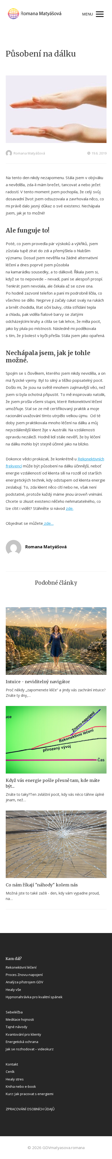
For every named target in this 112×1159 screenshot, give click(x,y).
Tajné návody (16, 1026)
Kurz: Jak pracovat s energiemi (29, 1093)
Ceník (10, 1071)
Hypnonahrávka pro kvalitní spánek (34, 997)
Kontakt (12, 1064)
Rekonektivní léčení (21, 967)
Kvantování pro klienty (23, 1034)
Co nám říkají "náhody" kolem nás (42, 884)
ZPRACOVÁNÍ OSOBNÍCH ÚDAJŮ (30, 1109)
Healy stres (15, 1079)
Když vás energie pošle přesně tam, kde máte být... (53, 783)
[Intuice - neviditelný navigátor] (56, 641)
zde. (69, 508)
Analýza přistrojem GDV (24, 982)
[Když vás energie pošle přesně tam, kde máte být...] (56, 740)
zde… (48, 523)
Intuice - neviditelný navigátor (38, 681)
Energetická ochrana (22, 1041)
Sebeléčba (14, 1012)
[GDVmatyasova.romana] (39, 14)
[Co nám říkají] (56, 844)
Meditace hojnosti (20, 1019)
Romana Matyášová (29, 153)
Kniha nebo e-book (21, 1086)
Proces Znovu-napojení (24, 974)
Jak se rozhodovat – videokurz (30, 1049)
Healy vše (13, 989)
